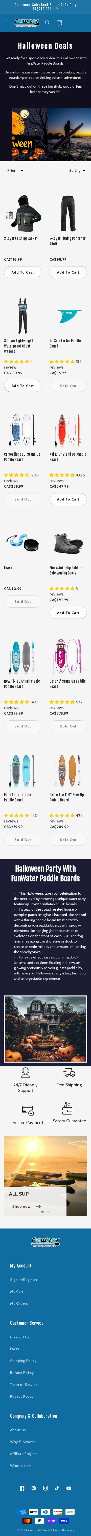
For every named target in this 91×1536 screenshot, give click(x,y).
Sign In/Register (23, 1279)
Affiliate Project (23, 1453)
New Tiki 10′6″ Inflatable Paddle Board (22, 684)
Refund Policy (22, 1372)
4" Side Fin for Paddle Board (65, 343)
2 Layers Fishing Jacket (21, 238)
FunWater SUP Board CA (39, 1530)
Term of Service (23, 1384)
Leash (8, 568)
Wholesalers (21, 1465)
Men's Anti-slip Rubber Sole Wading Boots (66, 570)
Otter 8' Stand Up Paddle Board (68, 684)
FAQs (14, 1349)
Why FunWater (22, 1441)
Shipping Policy (23, 1360)
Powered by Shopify (63, 1530)
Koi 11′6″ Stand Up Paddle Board (68, 457)
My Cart (16, 1291)
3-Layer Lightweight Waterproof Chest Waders (18, 346)
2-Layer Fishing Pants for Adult (68, 241)
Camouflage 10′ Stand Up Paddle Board (22, 457)
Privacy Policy (22, 1396)
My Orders (19, 1303)
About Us (18, 1430)
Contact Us (20, 1337)
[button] (6, 23)
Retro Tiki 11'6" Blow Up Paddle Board (67, 797)
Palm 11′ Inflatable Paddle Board (17, 797)
